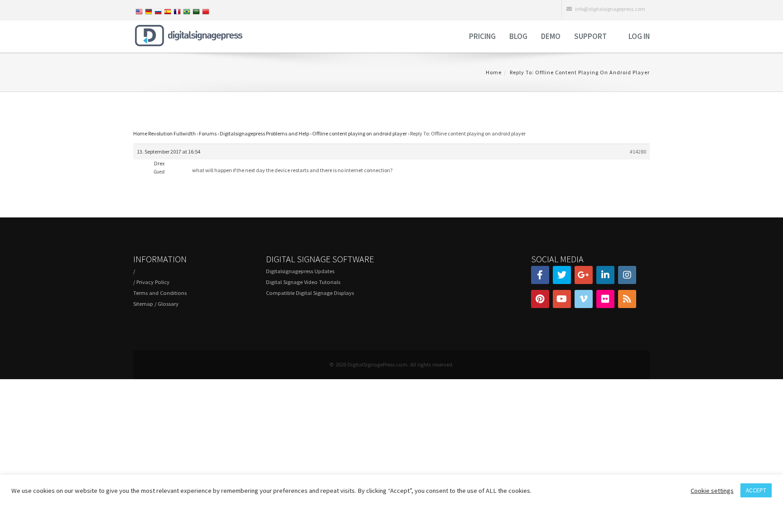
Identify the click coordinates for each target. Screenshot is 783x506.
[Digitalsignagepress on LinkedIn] (605, 275)
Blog (518, 36)
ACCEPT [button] (756, 490)
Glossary (168, 303)
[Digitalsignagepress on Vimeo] (584, 299)
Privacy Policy (152, 282)
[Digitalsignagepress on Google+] (584, 275)
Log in (639, 36)
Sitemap (143, 303)
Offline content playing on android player (359, 133)
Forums (208, 133)
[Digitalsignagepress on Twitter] (562, 275)
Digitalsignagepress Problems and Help (264, 133)
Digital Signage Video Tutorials (303, 282)
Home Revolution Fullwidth (164, 133)
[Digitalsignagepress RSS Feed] (627, 299)
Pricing (482, 36)
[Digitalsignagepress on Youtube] (562, 299)
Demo (551, 36)
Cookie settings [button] (712, 491)
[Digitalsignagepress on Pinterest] (540, 299)
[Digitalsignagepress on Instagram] (627, 275)
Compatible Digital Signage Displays (310, 292)
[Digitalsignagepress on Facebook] (540, 275)
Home (494, 72)
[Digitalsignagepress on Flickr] (605, 299)
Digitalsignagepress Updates (300, 271)
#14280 (638, 151)
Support (590, 36)
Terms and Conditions (160, 292)
